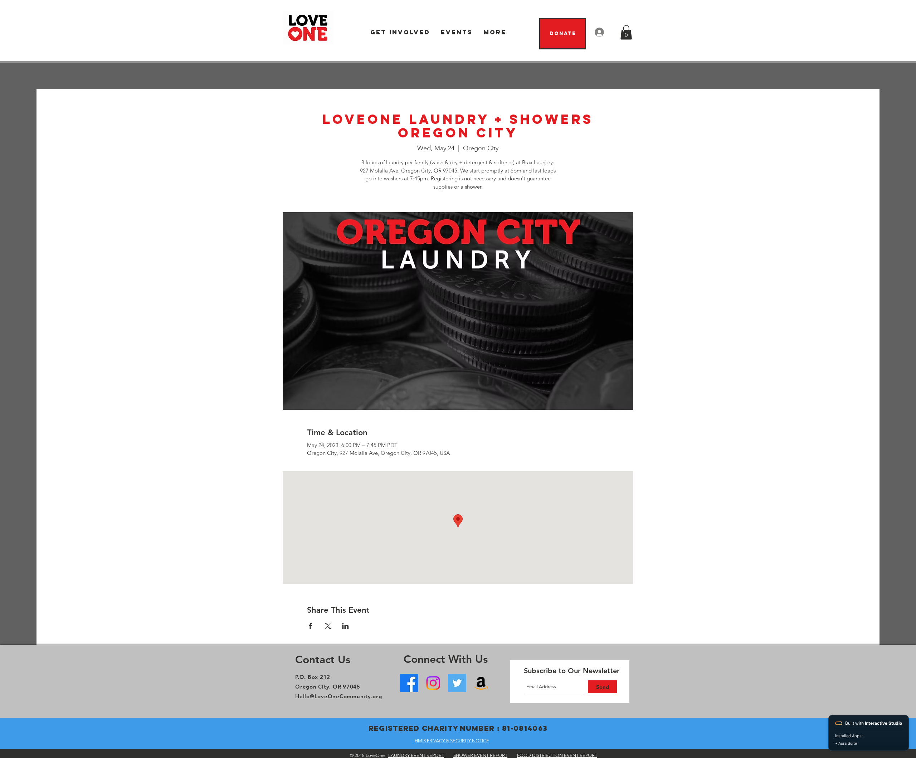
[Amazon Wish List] (481, 683)
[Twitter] (457, 683)
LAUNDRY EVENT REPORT (416, 755)
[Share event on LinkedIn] (345, 626)
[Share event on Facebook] (310, 626)
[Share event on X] (328, 626)
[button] (400, 32)
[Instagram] (433, 683)
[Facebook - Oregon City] (409, 683)
